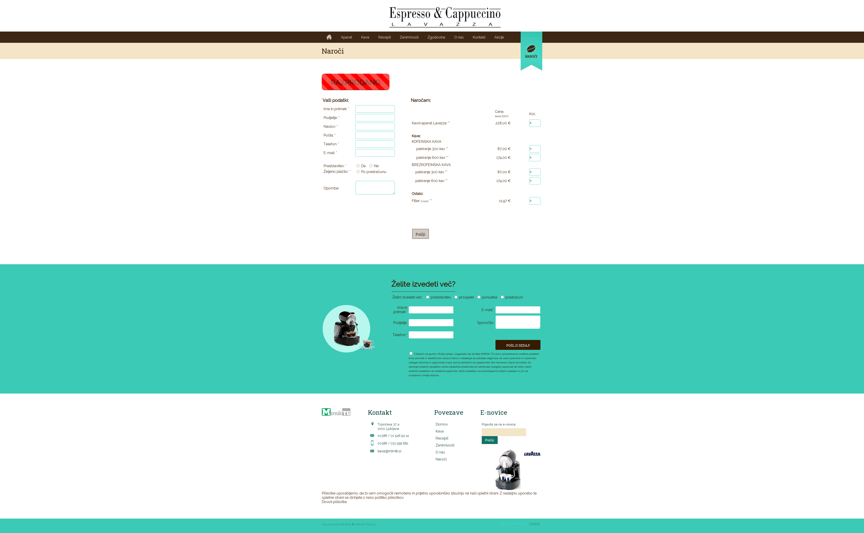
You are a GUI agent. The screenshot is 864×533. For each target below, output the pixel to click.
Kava (440, 431)
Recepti (442, 438)
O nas (440, 452)
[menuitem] (329, 37)
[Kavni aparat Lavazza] (445, 17)
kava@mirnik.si (389, 451)
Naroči (441, 459)
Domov (442, 424)
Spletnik (534, 523)
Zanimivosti (445, 445)
